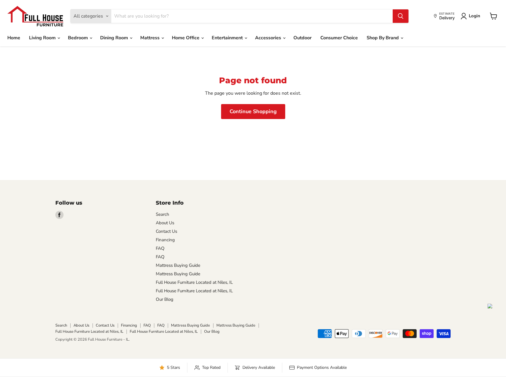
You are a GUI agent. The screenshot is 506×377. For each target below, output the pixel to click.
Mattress (150, 38)
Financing (165, 240)
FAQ (160, 248)
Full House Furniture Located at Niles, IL (194, 282)
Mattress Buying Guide (178, 265)
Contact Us (166, 231)
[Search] (400, 16)
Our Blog (164, 299)
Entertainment (228, 38)
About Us (165, 223)
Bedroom (78, 38)
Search (162, 214)
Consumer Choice (339, 38)
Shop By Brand (383, 38)
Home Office (186, 38)
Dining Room (114, 38)
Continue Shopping (253, 111)
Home (13, 38)
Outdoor (302, 38)
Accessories (268, 38)
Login (474, 16)
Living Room (43, 38)
